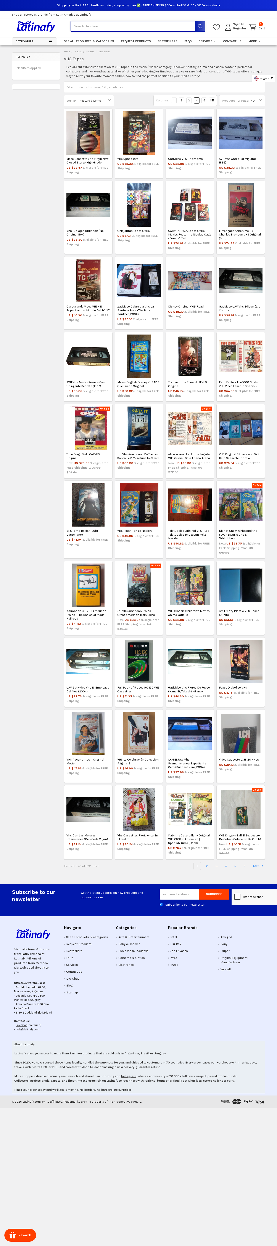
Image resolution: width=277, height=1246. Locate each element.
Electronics (126, 965)
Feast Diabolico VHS (233, 687)
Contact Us (232, 41)
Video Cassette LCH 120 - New (239, 759)
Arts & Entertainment (134, 937)
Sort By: (71, 100)
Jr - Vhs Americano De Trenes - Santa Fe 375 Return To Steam (138, 456)
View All (226, 969)
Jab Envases (179, 951)
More (252, 41)
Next (256, 866)
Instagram (128, 1076)
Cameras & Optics (131, 958)
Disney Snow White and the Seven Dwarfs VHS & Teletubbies (238, 534)
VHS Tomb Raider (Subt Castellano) (82, 533)
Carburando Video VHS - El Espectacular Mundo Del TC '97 (88, 308)
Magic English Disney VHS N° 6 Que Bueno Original (138, 384)
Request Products (136, 41)
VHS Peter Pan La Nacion (134, 531)
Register (239, 28)
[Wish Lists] (217, 27)
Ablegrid (226, 937)
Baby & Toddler (129, 944)
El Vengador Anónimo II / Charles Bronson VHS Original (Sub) (240, 234)
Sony (224, 944)
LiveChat (21, 1025)
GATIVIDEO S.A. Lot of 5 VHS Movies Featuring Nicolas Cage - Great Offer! (189, 234)
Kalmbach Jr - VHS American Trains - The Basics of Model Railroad (86, 614)
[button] (34, 934)
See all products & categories (89, 41)
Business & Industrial (133, 951)
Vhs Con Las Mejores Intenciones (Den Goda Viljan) (87, 837)
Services (206, 41)
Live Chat (72, 978)
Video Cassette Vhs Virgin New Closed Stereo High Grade (87, 161)
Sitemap (72, 992)
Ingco (174, 965)
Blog (69, 985)
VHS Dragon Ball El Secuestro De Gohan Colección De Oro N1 (240, 837)
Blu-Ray (175, 944)
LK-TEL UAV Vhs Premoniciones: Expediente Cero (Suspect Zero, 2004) (187, 763)
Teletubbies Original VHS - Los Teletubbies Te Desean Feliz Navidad (188, 534)
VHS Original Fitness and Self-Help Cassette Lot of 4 (239, 456)
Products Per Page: (235, 100)
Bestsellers (167, 41)
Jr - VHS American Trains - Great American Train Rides (136, 613)
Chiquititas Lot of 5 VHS (133, 231)
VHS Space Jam (127, 159)
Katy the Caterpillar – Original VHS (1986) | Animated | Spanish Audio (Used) (189, 839)
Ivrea (173, 958)
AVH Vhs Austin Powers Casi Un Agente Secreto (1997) (85, 384)
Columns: (162, 100)
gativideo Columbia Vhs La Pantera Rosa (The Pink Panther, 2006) (135, 310)
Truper (225, 951)
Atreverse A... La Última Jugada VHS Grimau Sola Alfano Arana (189, 456)
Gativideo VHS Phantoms (185, 159)
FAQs (188, 41)
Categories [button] (25, 41)
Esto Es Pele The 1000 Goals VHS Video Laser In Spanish (238, 384)
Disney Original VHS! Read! (186, 306)
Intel (173, 937)
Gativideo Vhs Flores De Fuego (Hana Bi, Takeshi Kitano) (189, 689)
